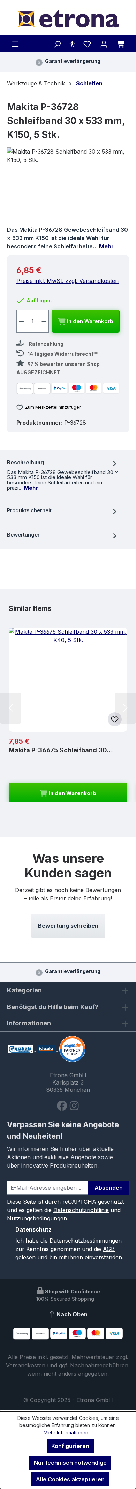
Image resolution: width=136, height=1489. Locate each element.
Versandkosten (25, 1365)
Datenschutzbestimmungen (86, 1240)
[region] (68, 186)
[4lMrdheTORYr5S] (68, 186)
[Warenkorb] (120, 44)
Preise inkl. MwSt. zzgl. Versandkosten (67, 280)
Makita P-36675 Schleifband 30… (61, 750)
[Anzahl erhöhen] (44, 321)
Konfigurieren (70, 1445)
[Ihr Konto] (104, 44)
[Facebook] (63, 1107)
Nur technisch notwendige (70, 1462)
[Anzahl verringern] (21, 321)
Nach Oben (71, 1314)
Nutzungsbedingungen (37, 1218)
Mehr (106, 246)
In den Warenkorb (89, 321)
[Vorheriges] (10, 708)
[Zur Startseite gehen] (68, 19)
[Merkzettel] (87, 44)
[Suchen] (57, 44)
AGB (109, 1248)
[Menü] (15, 44)
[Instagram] (74, 1107)
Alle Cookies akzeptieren (70, 1479)
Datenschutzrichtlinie (81, 1209)
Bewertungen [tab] (24, 534)
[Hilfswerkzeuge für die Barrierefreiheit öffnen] (72, 44)
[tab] (63, 474)
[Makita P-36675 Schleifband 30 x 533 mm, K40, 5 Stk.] (68, 680)
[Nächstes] (125, 708)
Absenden (109, 1187)
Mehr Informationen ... (68, 1432)
